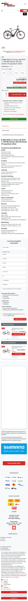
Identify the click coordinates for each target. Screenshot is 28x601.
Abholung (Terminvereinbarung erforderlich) (13, 309)
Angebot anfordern (19, 319)
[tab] (14, 126)
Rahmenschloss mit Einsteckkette (11, 295)
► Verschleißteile (4, 548)
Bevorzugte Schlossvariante (8, 293)
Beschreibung (5, 126)
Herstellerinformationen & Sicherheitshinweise (12, 134)
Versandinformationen (16, 440)
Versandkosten (23, 86)
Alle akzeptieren (14, 592)
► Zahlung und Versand (5, 537)
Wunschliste (5, 90)
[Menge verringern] (6, 96)
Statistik (5, 581)
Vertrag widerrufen (14, 463)
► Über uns (2, 540)
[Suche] (25, 14)
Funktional (6, 587)
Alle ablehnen (14, 598)
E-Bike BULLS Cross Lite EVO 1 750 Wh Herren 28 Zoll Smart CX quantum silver (18, 347)
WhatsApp (22, 114)
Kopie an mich (6, 251)
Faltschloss (5, 296)
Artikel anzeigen (18, 354)
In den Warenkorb (17, 94)
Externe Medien (7, 584)
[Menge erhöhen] (6, 94)
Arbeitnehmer (6, 302)
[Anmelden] (2, 10)
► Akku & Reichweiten (5, 549)
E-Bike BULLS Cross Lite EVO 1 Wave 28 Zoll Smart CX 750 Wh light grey (17, 329)
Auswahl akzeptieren (14, 595)
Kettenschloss (6, 298)
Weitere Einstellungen (6, 589)
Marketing (6, 582)
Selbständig (5, 304)
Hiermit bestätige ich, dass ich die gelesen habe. (14, 314)
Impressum (22, 574)
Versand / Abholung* (6, 306)
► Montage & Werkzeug (5, 546)
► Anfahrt (2, 539)
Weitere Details (5, 130)
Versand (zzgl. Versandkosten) (10, 308)
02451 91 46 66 (14, 114)
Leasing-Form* (5, 300)
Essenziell (6, 579)
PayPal (5, 586)
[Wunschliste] (18, 10)
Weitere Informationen (17, 52)
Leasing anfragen (14, 119)
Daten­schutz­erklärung (14, 577)
